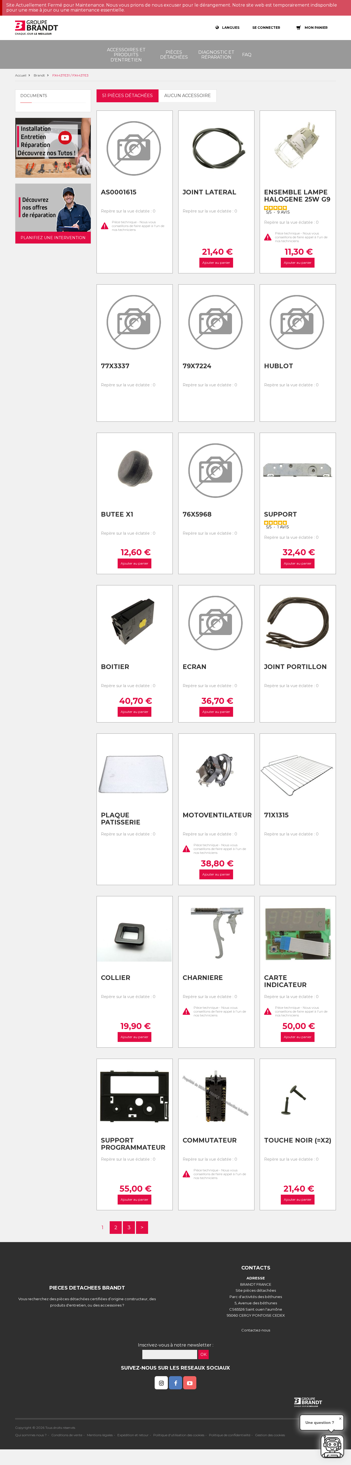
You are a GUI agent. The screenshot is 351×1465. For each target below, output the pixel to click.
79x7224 (197, 366)
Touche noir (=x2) (297, 1140)
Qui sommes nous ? (31, 1435)
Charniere (203, 977)
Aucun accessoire (187, 95)
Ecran (194, 666)
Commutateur (210, 1140)
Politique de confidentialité (229, 1435)
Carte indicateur (285, 981)
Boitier (115, 666)
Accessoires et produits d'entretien (126, 55)
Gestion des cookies (270, 1435)
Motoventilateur (216, 815)
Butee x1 (117, 514)
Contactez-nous (255, 1330)
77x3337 (115, 366)
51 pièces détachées (127, 95)
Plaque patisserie (120, 819)
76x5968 (197, 514)
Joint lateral (209, 192)
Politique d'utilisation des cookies (178, 1435)
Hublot (278, 366)
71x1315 (276, 815)
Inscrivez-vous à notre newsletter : (175, 1345)
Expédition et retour (133, 1435)
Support (280, 514)
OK (203, 1354)
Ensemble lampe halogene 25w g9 (297, 196)
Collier (115, 977)
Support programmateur (133, 1144)
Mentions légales (100, 1435)
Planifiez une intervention (53, 237)
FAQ (246, 54)
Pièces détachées (174, 55)
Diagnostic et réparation (216, 55)
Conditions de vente (66, 1435)
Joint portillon (295, 666)
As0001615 (118, 192)
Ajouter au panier (216, 262)
